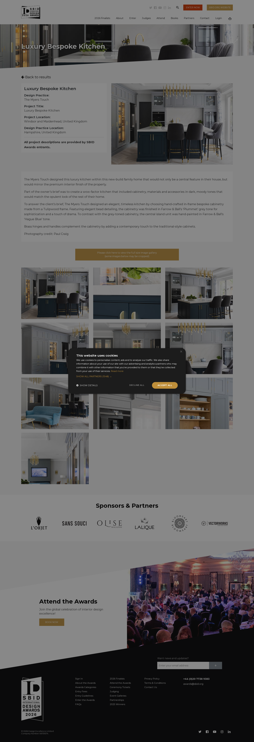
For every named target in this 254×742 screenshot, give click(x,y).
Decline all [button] (136, 385)
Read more (117, 371)
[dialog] (127, 371)
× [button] (181, 352)
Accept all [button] (165, 385)
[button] (127, 376)
